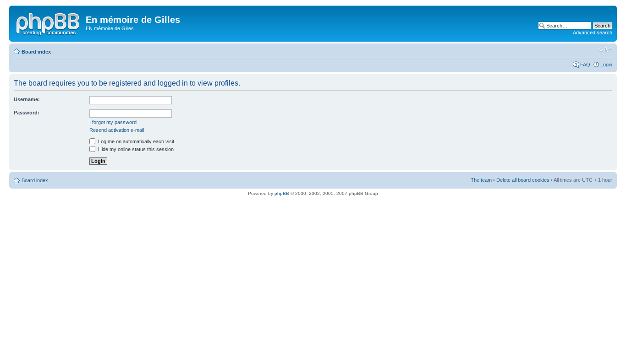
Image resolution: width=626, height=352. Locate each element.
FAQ (585, 64)
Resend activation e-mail (116, 130)
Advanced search (592, 32)
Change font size (605, 50)
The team (481, 180)
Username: (27, 99)
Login (606, 64)
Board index (36, 51)
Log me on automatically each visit (135, 141)
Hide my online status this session (135, 149)
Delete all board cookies (522, 180)
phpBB (282, 193)
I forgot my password (113, 122)
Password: (26, 112)
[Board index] (48, 22)
